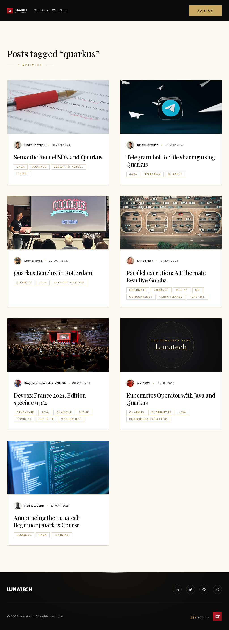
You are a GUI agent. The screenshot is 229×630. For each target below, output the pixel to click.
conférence (71, 419)
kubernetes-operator (148, 419)
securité (46, 419)
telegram (152, 174)
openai (22, 173)
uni (198, 290)
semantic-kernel (68, 166)
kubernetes (161, 412)
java (21, 166)
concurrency (141, 296)
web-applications (69, 282)
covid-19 (24, 419)
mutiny (182, 290)
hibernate (137, 290)
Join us (205, 10)
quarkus (39, 166)
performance (171, 296)
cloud (83, 412)
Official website (51, 10)
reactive (197, 296)
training (61, 535)
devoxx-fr (25, 412)
